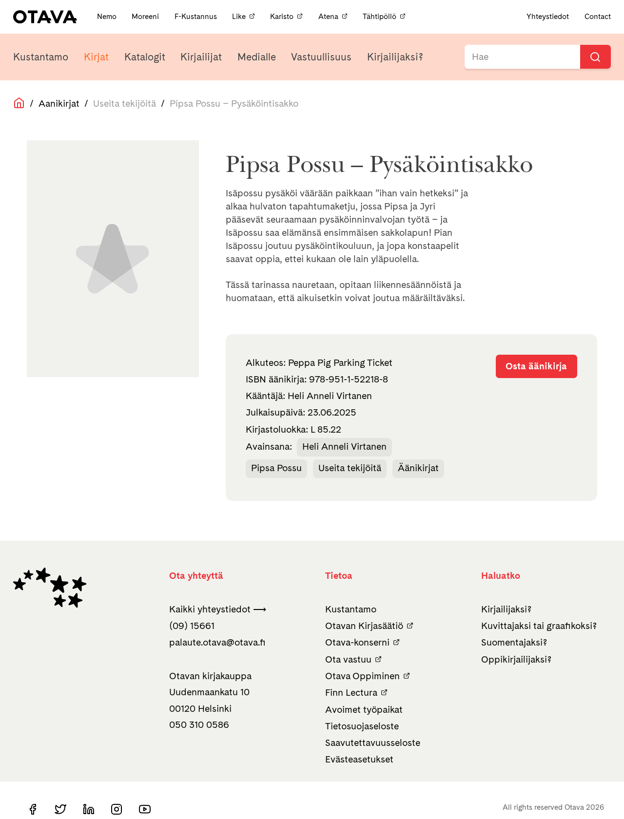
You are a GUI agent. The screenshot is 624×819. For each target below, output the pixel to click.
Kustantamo (40, 57)
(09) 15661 (191, 625)
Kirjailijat (201, 57)
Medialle (256, 57)
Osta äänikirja (536, 366)
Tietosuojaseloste (362, 726)
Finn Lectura (351, 692)
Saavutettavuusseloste (372, 742)
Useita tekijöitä (349, 468)
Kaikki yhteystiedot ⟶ (217, 609)
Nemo (107, 16)
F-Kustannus (197, 16)
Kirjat (96, 57)
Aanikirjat (59, 103)
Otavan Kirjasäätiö (364, 625)
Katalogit (144, 57)
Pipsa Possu (276, 468)
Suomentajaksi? (514, 642)
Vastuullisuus (321, 57)
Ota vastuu (348, 659)
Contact (598, 16)
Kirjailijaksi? (395, 57)
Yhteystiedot (547, 16)
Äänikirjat (418, 468)
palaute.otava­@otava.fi (217, 642)
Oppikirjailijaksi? (516, 659)
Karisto (281, 16)
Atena (328, 16)
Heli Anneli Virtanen (344, 446)
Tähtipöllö (379, 16)
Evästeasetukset (359, 759)
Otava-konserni (357, 642)
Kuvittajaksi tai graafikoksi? (539, 625)
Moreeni (146, 16)
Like (239, 16)
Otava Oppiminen (362, 676)
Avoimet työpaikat (364, 709)
